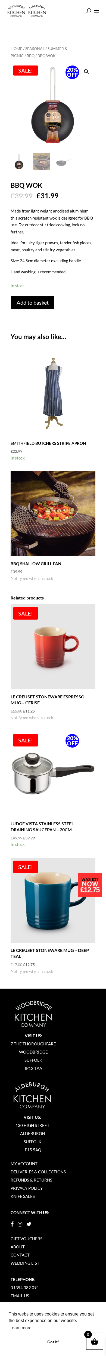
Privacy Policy (27, 1188)
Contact (20, 1254)
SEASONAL (35, 48)
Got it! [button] (53, 1342)
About (18, 1246)
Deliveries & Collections (38, 1171)
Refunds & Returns (31, 1179)
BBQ (31, 55)
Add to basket (33, 302)
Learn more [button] (21, 1328)
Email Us (20, 1295)
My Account (24, 1163)
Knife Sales (23, 1196)
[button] (86, 72)
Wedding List (25, 1263)
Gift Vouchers (26, 1238)
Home (16, 48)
